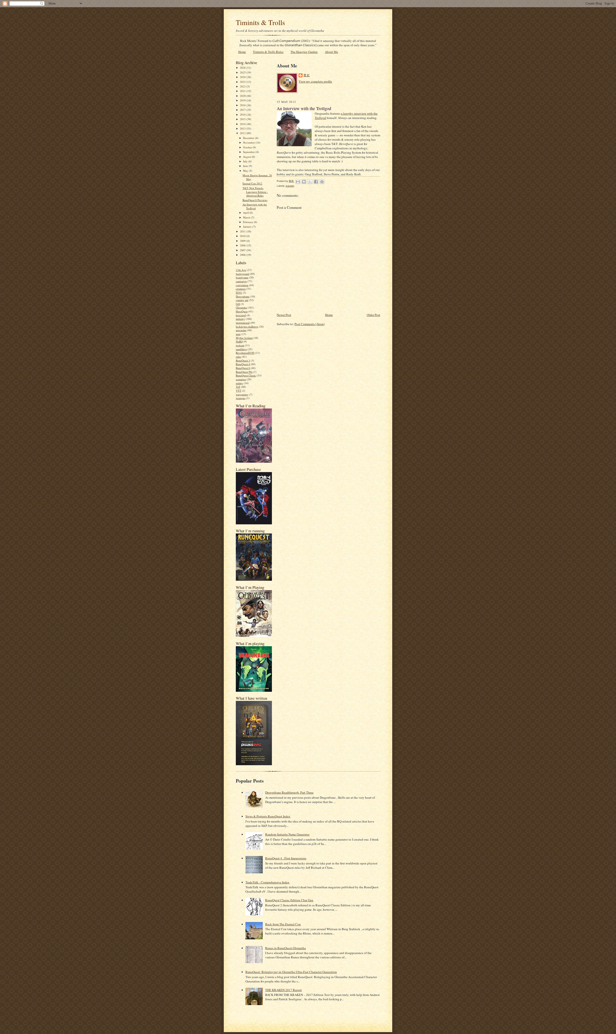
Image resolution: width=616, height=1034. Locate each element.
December (249, 138)
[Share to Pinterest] (322, 181)
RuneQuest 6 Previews (255, 200)
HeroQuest (242, 311)
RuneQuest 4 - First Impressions (285, 858)
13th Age (241, 270)
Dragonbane (243, 296)
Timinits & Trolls (260, 22)
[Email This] (297, 181)
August (247, 156)
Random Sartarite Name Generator (287, 834)
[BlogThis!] (304, 181)
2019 (243, 100)
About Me (331, 52)
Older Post (373, 315)
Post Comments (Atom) (310, 324)
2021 (243, 91)
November (249, 142)
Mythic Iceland (244, 338)
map (238, 334)
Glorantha (241, 307)
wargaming (242, 394)
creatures (241, 288)
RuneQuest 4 (243, 364)
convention (242, 285)
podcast (240, 345)
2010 (243, 236)
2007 (243, 250)
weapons (240, 398)
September (249, 152)
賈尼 (306, 75)
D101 (239, 292)
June (246, 166)
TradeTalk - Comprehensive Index (267, 882)
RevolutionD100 (245, 353)
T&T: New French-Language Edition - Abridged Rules (255, 191)
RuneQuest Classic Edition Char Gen (289, 900)
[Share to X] (310, 181)
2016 (243, 114)
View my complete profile (315, 81)
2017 (243, 110)
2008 (243, 245)
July (245, 161)
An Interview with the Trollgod (255, 206)
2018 (243, 105)
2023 (243, 82)
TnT (238, 387)
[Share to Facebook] (316, 181)
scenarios (241, 379)
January (247, 226)
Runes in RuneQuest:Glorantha (285, 948)
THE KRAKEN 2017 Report (283, 990)
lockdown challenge (247, 326)
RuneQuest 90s (244, 372)
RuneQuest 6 (243, 368)
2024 (243, 77)
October (248, 147)
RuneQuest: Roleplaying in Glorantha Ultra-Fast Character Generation (291, 972)
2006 (243, 255)
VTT (238, 390)
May (246, 170)
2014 (243, 124)
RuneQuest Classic (246, 375)
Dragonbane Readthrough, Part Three (289, 792)
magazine (241, 330)
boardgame (242, 277)
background (242, 274)
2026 (243, 67)
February (248, 222)
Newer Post (284, 315)
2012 (243, 133)
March (247, 217)
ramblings (241, 349)
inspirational (243, 322)
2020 (243, 96)
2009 (243, 241)
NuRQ (239, 341)
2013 (243, 128)
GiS (238, 304)
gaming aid (242, 300)
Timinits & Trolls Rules (268, 52)
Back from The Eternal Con (283, 924)
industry (240, 319)
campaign (241, 281)
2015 (243, 119)
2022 (243, 86)
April (246, 212)
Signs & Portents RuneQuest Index (267, 816)
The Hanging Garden (304, 52)
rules (238, 356)
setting (239, 383)
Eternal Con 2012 (252, 183)
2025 (243, 72)
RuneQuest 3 (243, 360)
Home (242, 52)
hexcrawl (241, 315)
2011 (243, 231)
